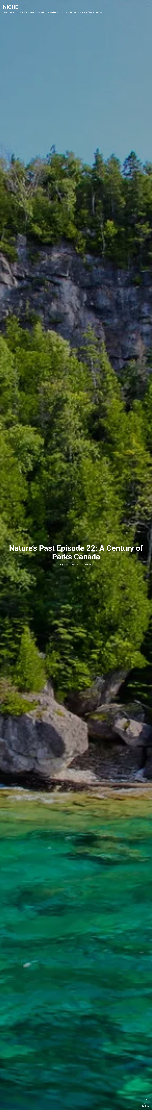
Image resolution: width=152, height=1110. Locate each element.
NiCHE (10, 7)
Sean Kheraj (88, 565)
